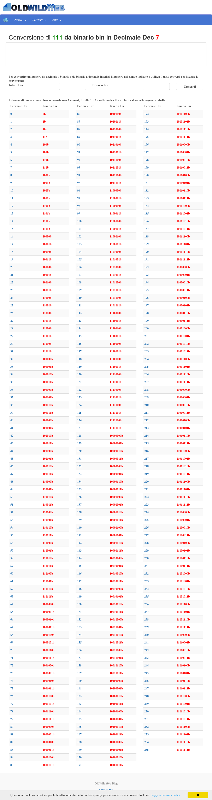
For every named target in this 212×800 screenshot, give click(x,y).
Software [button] (38, 20)
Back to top (106, 789)
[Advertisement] (106, 54)
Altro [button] (55, 20)
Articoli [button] (19, 20)
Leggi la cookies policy (165, 795)
